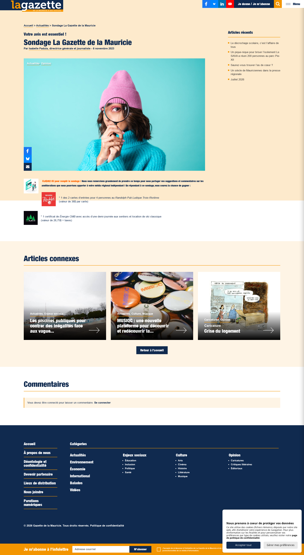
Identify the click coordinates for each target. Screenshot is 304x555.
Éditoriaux (236, 468)
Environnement (81, 462)
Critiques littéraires (241, 464)
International (80, 476)
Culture (136, 313)
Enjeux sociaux (53, 313)
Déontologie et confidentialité (35, 463)
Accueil (28, 25)
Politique (130, 468)
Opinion (46, 63)
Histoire (182, 468)
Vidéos (75, 490)
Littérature (184, 472)
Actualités (42, 25)
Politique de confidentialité (107, 525)
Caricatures (211, 319)
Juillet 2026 (237, 79)
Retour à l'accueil (152, 350)
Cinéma (182, 464)
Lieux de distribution (40, 483)
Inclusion (130, 464)
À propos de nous (37, 452)
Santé (128, 472)
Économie (77, 469)
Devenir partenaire (38, 474)
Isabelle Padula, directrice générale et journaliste (59, 48)
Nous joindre (33, 492)
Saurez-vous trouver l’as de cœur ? (252, 65)
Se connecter (102, 402)
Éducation (130, 460)
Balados (76, 483)
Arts (180, 460)
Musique (147, 313)
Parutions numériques (33, 503)
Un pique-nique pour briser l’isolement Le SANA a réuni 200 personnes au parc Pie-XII (255, 56)
